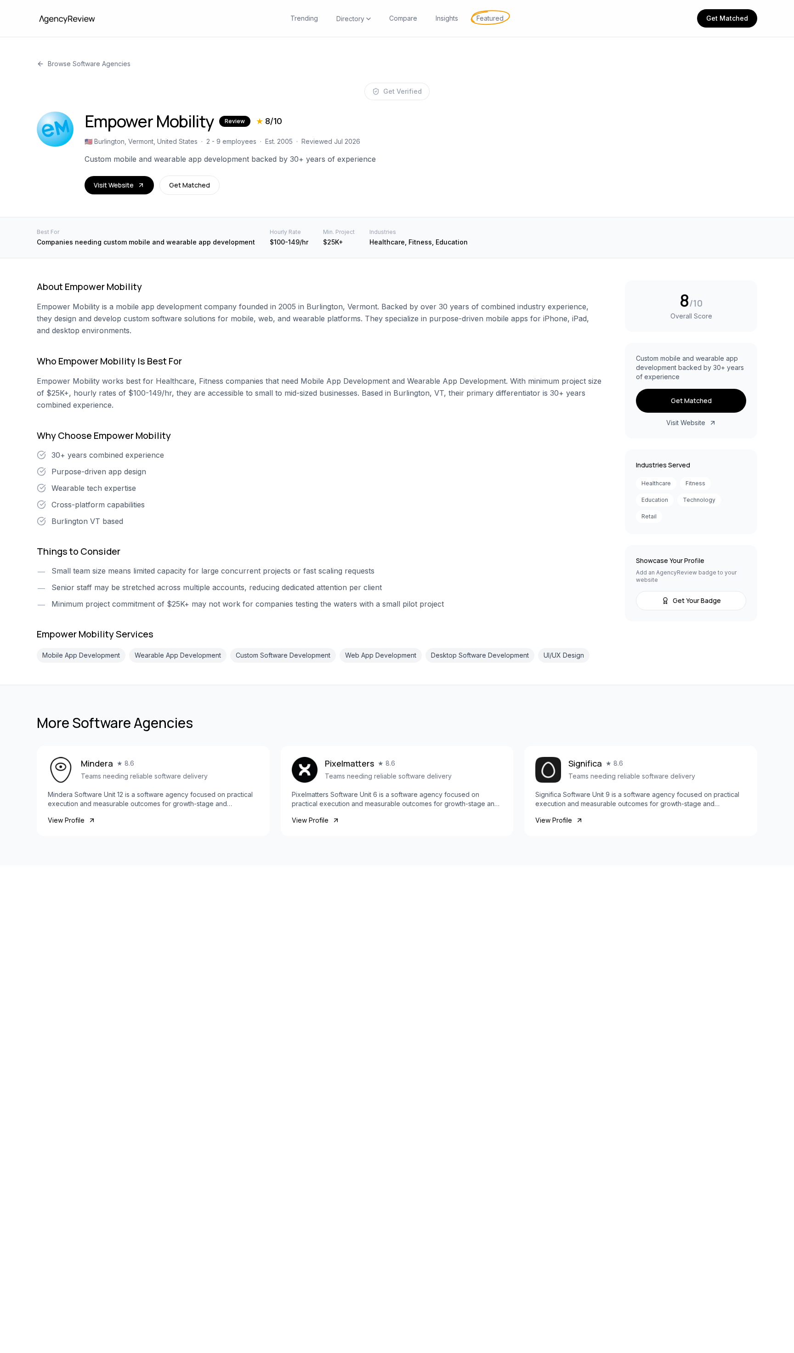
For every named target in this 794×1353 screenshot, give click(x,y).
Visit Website (114, 185)
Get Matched (727, 18)
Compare (403, 18)
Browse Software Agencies (89, 64)
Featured (490, 18)
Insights (447, 18)
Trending (304, 18)
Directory (350, 19)
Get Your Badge (697, 600)
